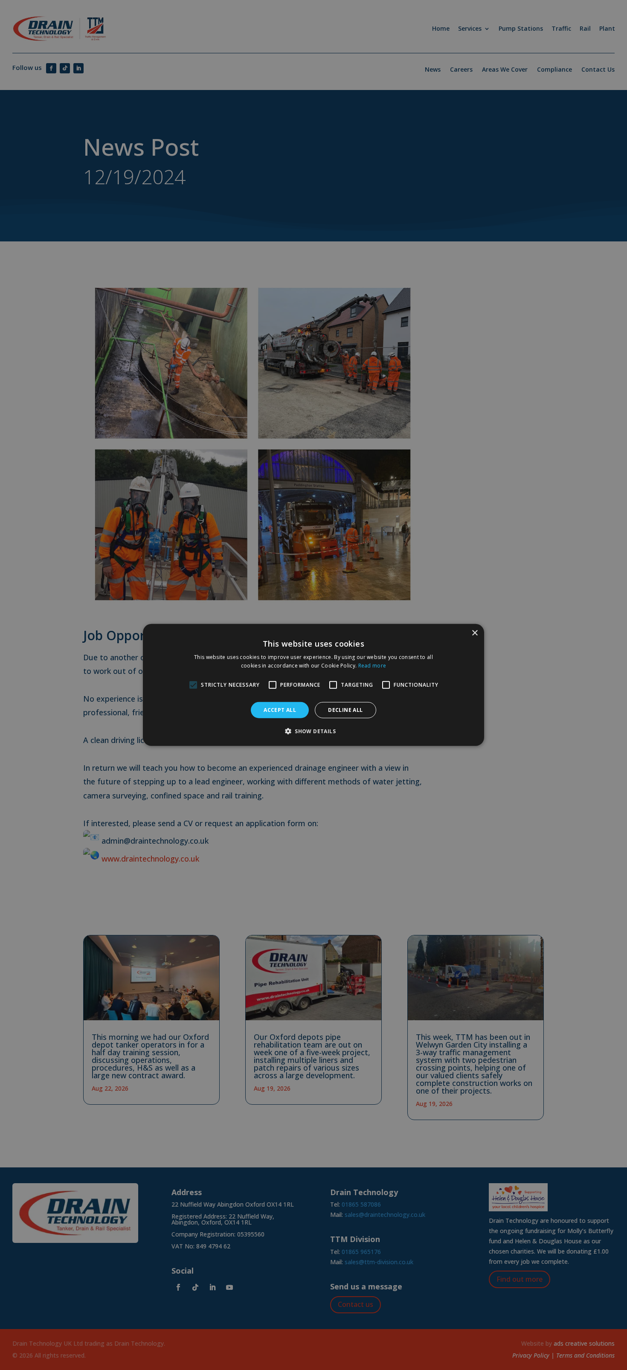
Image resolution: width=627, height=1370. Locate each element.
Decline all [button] (345, 710)
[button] (313, 731)
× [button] (474, 633)
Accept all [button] (280, 710)
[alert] (313, 685)
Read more (372, 665)
